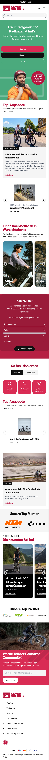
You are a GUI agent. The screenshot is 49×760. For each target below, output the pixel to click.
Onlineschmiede (30, 755)
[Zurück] (5, 200)
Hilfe (23, 61)
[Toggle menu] (44, 8)
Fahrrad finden (26, 348)
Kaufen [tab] (17, 372)
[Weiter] (43, 200)
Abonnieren (10, 680)
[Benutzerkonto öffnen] (39, 8)
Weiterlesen (9, 175)
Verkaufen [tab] (30, 372)
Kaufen (23, 49)
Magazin (22, 55)
